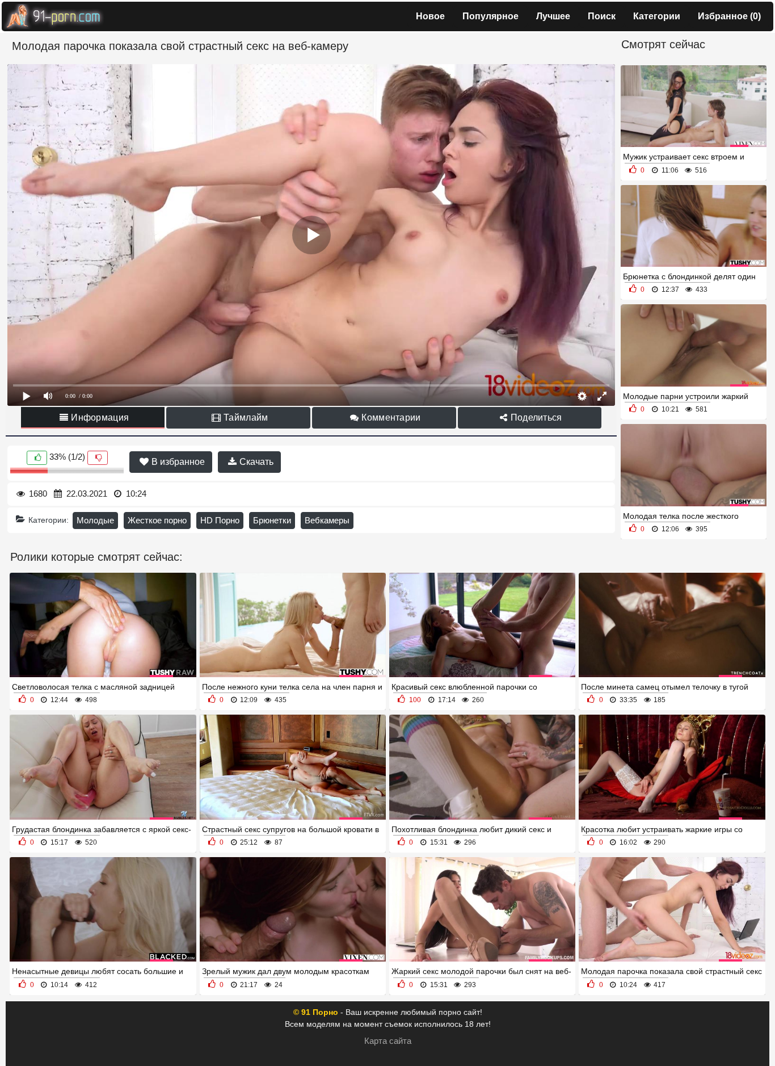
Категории (656, 16)
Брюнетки (272, 520)
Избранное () (729, 16)
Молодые (95, 520)
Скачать (255, 462)
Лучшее (553, 16)
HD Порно (219, 520)
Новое (430, 16)
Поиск (602, 16)
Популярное (490, 16)
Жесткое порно (157, 520)
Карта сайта (387, 1041)
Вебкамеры (327, 520)
